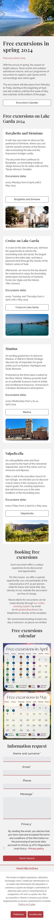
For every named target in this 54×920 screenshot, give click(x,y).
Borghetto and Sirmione (27, 199)
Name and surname (26, 753)
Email (26, 767)
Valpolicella (27, 513)
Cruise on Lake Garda (27, 307)
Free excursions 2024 (14, 58)
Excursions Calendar (27, 102)
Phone (27, 780)
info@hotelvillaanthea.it (26, 609)
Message (26, 794)
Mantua (27, 412)
